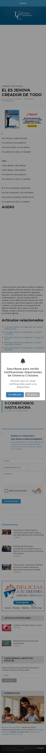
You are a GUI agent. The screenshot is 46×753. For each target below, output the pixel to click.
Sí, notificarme (14, 395)
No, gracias (32, 395)
